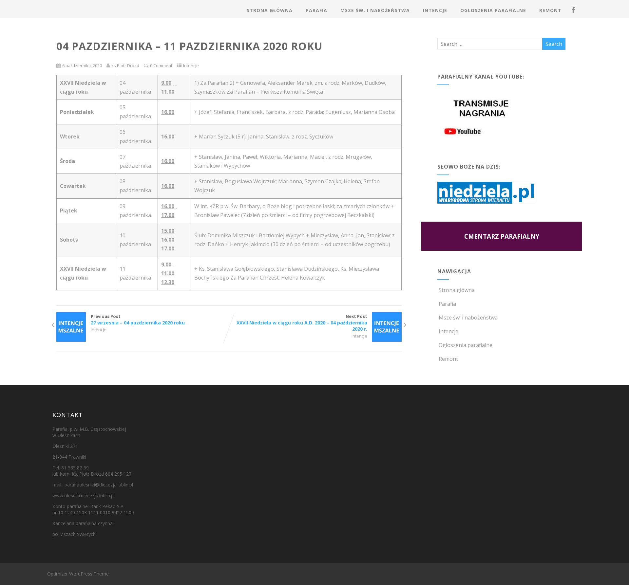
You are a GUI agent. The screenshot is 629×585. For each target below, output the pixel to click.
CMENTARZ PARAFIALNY (501, 236)
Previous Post (138, 319)
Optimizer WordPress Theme (78, 574)
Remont (550, 10)
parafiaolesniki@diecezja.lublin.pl (99, 485)
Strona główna (270, 10)
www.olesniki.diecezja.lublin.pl (83, 495)
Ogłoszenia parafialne (493, 10)
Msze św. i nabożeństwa (375, 10)
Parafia (316, 10)
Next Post (302, 322)
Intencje (435, 10)
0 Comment (161, 65)
